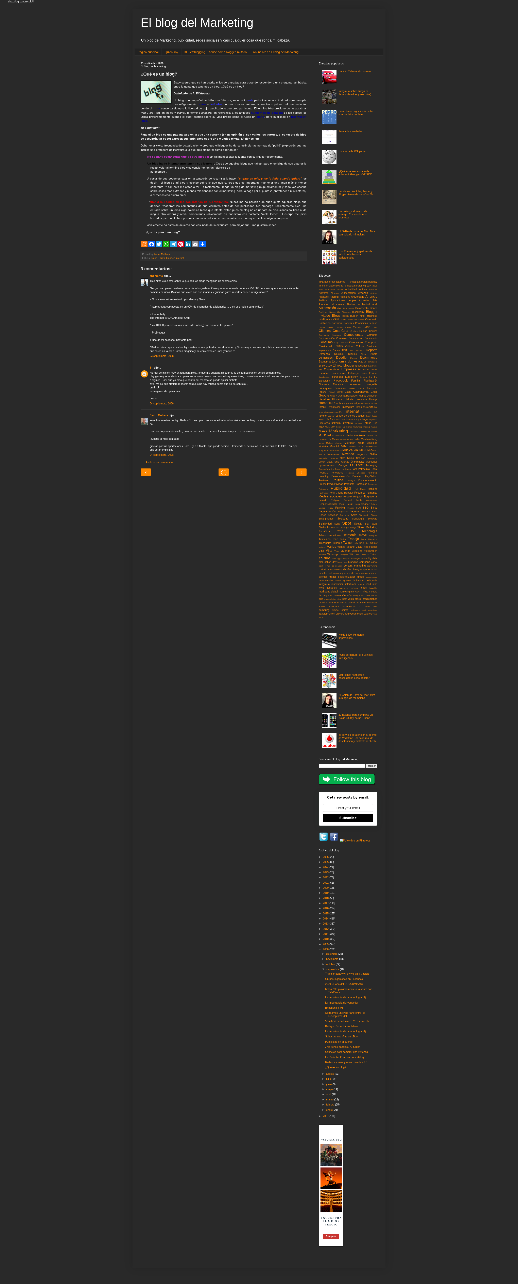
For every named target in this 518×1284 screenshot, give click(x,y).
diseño (347, 569)
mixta (365, 591)
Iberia (342, 403)
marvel (358, 592)
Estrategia (353, 373)
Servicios (333, 515)
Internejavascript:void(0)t (330, 412)
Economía (325, 361)
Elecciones (361, 365)
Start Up (335, 527)
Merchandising (369, 439)
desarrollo (338, 570)
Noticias (360, 458)
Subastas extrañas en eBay (341, 1036)
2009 (326, 944)
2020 (375, 286)
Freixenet (372, 388)
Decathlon (359, 350)
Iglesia (349, 403)
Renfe (359, 500)
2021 (326, 882)
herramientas (326, 580)
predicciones (370, 598)
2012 (326, 928)
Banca (373, 308)
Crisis (338, 346)
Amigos (373, 293)
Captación (324, 323)
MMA (327, 427)
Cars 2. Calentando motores (355, 71)
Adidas (363, 289)
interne (361, 584)
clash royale (324, 566)
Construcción (356, 338)
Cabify (343, 320)
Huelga (373, 399)
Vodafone (357, 551)
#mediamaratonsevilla (331, 285)
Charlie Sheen (326, 327)
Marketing (338, 431)
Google (324, 395)
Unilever (322, 547)
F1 (370, 376)
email (322, 573)
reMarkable (372, 603)
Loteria (367, 422)
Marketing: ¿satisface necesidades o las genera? (354, 676)
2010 (326, 939)
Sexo (354, 514)
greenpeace (371, 577)
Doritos (353, 358)
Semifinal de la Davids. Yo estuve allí (347, 1021)
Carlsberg (337, 323)
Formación (355, 384)
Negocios (362, 454)
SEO (365, 507)
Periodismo (337, 472)
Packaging (371, 465)
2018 (326, 898)
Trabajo (353, 539)
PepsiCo (323, 472)
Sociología (358, 518)
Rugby (330, 508)
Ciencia (357, 327)
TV (352, 531)
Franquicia (340, 388)
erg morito (156, 275)
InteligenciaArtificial (366, 407)
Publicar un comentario (159, 462)
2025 (326, 862)
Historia (349, 399)
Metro (321, 443)
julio (329, 1078)
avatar (364, 558)
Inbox (366, 403)
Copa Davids (340, 342)
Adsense (373, 289)
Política (337, 480)
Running (340, 507)
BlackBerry (358, 312)
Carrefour (349, 323)
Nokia (350, 458)
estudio (373, 573)
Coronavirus (356, 342)
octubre (331, 964)
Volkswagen (370, 551)
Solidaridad (325, 523)
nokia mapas (371, 595)
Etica (364, 373)
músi (349, 595)
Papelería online (326, 469)
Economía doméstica (347, 361)
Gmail (374, 391)
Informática (334, 407)
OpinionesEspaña (327, 465)
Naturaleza (333, 454)
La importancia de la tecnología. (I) (345, 1031)
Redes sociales (330, 496)
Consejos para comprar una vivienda (346, 1051)
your (321, 617)
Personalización (340, 476)
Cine (367, 327)
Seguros (354, 511)
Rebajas (348, 492)
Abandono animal (334, 289)
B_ (151, 367)
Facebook (340, 380)
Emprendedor (332, 369)
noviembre (332, 958)
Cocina (363, 331)
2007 (326, 1116)
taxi (364, 610)
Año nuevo (348, 308)
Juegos (360, 415)
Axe (339, 308)
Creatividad (325, 346)
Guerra (342, 395)
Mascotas (354, 432)
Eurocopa (337, 376)
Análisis (323, 300)
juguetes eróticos (349, 588)
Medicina (339, 435)
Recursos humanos (365, 492)
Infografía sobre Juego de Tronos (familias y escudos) (355, 93)
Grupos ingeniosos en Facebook (344, 978)
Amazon (363, 292)
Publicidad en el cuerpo (338, 1041)
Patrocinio (364, 468)
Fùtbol (331, 392)
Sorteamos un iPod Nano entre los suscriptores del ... (345, 1014)
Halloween (352, 395)
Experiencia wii (334, 1007)
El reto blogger (166, 258)
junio (329, 1084)
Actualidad (351, 289)
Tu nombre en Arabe (350, 131)
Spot (346, 523)
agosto (330, 1073)
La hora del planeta (342, 419)
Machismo (347, 427)
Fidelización (370, 380)
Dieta (363, 354)
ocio (321, 599)
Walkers (322, 555)
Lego (365, 419)
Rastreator (323, 493)
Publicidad (341, 488)
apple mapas (343, 558)
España (323, 373)
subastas (355, 610)
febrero (330, 1104)
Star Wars (371, 523)
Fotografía (371, 384)
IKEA (332, 403)
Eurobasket (324, 377)
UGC (361, 543)
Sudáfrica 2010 (331, 531)
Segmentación (327, 511)
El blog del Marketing (197, 22)
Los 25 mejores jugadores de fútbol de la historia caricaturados (355, 254)
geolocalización (347, 576)
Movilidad (372, 443)
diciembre (332, 953)
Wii (351, 554)
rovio (375, 606)
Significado (364, 515)
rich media (364, 606)
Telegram (373, 535)
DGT (344, 350)
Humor (323, 403)
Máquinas (337, 450)
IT (337, 403)
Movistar (323, 446)
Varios (331, 546)
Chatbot (339, 327)
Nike (342, 458)
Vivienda (345, 551)
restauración (349, 606)
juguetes (332, 587)
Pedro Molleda (159, 415)
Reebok (347, 496)
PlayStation (371, 476)
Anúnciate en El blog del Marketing (275, 52)
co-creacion (337, 566)
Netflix (373, 454)
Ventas (341, 546)
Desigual (339, 354)
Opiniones (371, 461)
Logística (358, 423)
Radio (363, 489)
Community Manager (330, 335)
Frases (352, 388)
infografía (324, 584)
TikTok (343, 539)
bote (345, 562)
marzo (330, 1099)
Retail (349, 504)
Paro (354, 468)
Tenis (335, 539)
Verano (350, 546)
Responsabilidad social (332, 504)
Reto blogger (362, 504)
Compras (372, 334)
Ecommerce (368, 357)
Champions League (366, 323)
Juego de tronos (345, 415)
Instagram (348, 406)
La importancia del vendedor (341, 1002)
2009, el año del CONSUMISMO (344, 984)
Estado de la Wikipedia (352, 151)
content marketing (354, 565)
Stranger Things (348, 527)
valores (368, 613)
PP (351, 465)
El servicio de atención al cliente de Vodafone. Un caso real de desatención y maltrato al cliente (358, 738)
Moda (361, 442)
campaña (364, 561)
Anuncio (371, 296)
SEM (358, 508)
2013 (326, 923)
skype (335, 610)
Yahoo (373, 554)
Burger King (357, 315)
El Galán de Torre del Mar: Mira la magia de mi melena (357, 233)
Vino (321, 550)
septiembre (333, 969)
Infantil (323, 406)
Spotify (358, 523)
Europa (363, 377)
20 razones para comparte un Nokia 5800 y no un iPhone (356, 716)
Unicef (373, 543)
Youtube (325, 558)
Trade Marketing (369, 539)
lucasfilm (373, 588)
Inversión (367, 412)
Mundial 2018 (356, 447)
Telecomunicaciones (330, 535)
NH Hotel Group (368, 450)
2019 (326, 892)
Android (334, 296)
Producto (349, 484)
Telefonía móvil (354, 535)
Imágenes (358, 403)
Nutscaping (372, 458)
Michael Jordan (334, 443)
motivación (339, 595)
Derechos (324, 353)
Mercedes (354, 439)
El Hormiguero (370, 362)
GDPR (340, 392)
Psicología (323, 489)
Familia (355, 380)
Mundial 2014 (338, 446)
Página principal (148, 52)
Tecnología (369, 531)
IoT (375, 412)
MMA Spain (336, 427)
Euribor (373, 373)
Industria (373, 403)
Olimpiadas (357, 461)
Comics (373, 331)
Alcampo (335, 293)
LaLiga (357, 419)
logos (364, 587)
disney (355, 569)
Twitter (348, 542)
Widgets (344, 555)
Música (347, 450)
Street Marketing (367, 527)
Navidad (348, 454)
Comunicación (327, 338)
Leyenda (373, 419)
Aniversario (357, 296)
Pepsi (374, 468)
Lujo (375, 423)
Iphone (323, 415)
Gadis (348, 391)
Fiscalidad (338, 384)
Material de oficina (368, 432)
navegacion (358, 595)
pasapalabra (330, 599)
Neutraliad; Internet (328, 458)
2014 (326, 918)
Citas (375, 327)
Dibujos (352, 354)
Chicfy (348, 327)
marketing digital (328, 591)
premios (323, 602)
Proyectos (372, 484)
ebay (362, 570)
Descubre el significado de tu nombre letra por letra (356, 113)
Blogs (154, 258)
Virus (336, 551)
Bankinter (323, 312)
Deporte (371, 350)
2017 (326, 903)
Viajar (359, 546)
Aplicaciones (338, 300)
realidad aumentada (329, 606)
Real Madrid (336, 492)
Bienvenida (334, 312)
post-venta (348, 599)
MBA (321, 426)
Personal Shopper (355, 473)
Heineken (324, 399)
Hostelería (361, 399)
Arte (375, 300)
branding (353, 562)
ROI (356, 489)
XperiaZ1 (364, 555)
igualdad (347, 580)
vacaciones (356, 613)
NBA (356, 450)
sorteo (345, 610)
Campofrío (371, 319)
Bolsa (345, 315)
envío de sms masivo (356, 573)
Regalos (358, 496)
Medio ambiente (355, 435)
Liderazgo (324, 423)
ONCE (330, 462)
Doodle (341, 357)
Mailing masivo (370, 427)
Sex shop (344, 515)
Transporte (325, 542)
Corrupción (371, 342)
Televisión (324, 539)
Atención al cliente (331, 304)
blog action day (327, 562)
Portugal (351, 480)
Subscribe (348, 818)
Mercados (344, 439)
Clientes (325, 330)
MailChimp (357, 427)
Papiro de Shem (343, 469)
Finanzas (324, 384)
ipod (368, 584)
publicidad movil (357, 602)
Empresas (348, 369)
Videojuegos (370, 546)
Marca (323, 431)
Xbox (356, 555)
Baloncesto (361, 308)
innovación (337, 584)
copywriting (372, 566)
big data (372, 558)
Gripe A (333, 396)
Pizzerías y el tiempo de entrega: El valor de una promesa (353, 214)
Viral (329, 550)
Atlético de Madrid (358, 304)
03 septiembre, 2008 (162, 355)
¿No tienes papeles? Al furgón (342, 1046)
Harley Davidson (368, 395)
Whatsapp (333, 554)
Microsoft (349, 442)
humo (338, 580)
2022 (326, 877)
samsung (324, 610)
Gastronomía (360, 391)
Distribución (325, 357)
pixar (339, 599)
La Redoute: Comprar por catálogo (345, 1057)
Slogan (374, 515)
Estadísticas (337, 373)
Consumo (326, 342)
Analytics (324, 296)
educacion (371, 569)
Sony (337, 523)
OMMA (322, 462)
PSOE (359, 465)
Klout (368, 416)
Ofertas (345, 461)
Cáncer (337, 350)
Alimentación (348, 293)
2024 (326, 867)
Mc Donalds (326, 435)
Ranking (372, 488)
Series (322, 514)
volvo (375, 614)
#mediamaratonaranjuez (363, 281)
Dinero (373, 354)
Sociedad (342, 518)
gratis (360, 576)
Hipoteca (337, 399)
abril (329, 1094)
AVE (321, 289)
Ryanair (350, 508)
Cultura (360, 346)
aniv (334, 558)
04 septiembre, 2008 (162, 403)
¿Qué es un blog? (335, 1067)
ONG (336, 462)
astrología (355, 558)
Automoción (327, 308)
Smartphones (326, 518)
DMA (351, 350)
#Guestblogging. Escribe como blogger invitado (216, 52)
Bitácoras (346, 312)
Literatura (347, 422)
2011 (326, 933)
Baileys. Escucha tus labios (341, 1026)
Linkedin (336, 422)
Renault (348, 500)
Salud (374, 507)
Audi (374, 304)
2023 (326, 872)
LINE (328, 419)
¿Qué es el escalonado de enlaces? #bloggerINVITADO (355, 173)
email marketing (334, 573)
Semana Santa (370, 511)
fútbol (332, 576)
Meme (335, 439)
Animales (345, 296)
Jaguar (331, 416)
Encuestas (363, 369)
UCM (356, 543)
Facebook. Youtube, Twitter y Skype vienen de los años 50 (356, 193)
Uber (367, 543)
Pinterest (357, 476)
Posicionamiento (367, 480)
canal (374, 562)
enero (329, 1109)
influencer (358, 580)
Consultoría (371, 338)
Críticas (349, 346)
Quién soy (171, 52)
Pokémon (324, 480)
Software (372, 518)
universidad (342, 613)
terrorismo (372, 610)
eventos (323, 576)
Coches (354, 331)
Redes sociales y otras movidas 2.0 (346, 1062)
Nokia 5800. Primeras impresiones (351, 636)
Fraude (361, 388)
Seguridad (343, 511)
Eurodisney (351, 376)
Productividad (335, 483)
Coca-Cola (340, 330)
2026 (326, 856)
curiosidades (326, 569)
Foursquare (325, 388)
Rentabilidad (371, 500)
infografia (372, 580)
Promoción (361, 483)
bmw (340, 562)
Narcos (322, 454)
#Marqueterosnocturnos (332, 281)
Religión (335, 500)
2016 (326, 908)
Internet (180, 258)
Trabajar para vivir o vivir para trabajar (347, 973)
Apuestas (364, 300)
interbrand (351, 584)
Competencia (353, 334)
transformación (327, 613)
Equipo (374, 370)
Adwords (323, 293)
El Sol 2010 (325, 365)
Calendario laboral (355, 320)
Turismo (337, 542)
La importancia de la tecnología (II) (345, 997)
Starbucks (324, 527)
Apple (352, 300)
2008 (326, 949)
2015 (326, 913)
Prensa (323, 484)
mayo (329, 1089)
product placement (337, 603)
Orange (343, 465)
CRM (336, 319)
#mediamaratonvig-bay (358, 285)
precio (358, 599)
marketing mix (346, 591)
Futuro (322, 391)
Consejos (341, 338)
